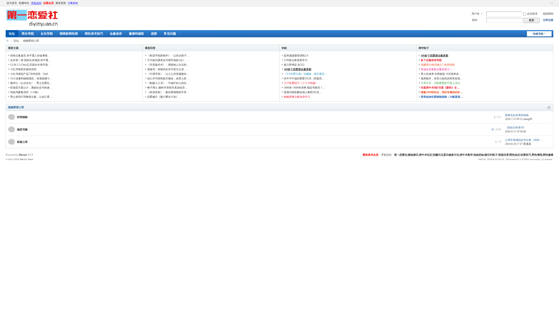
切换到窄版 (551, 3)
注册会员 (48, 3)
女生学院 (47, 33)
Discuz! (23, 154)
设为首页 (12, 3)
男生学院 (28, 33)
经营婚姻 (22, 117)
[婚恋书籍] (11, 129)
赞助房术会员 (370, 154)
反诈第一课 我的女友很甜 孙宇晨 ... (30, 60)
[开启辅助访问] (547, 3)
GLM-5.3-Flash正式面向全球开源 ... (30, 64)
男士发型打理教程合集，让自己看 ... (31, 96)
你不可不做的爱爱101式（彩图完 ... (304, 78)
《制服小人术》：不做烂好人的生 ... (168, 83)
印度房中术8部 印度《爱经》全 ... (440, 87)
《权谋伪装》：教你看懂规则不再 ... (168, 92)
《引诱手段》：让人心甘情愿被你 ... (168, 73)
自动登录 (532, 13)
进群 (154, 33)
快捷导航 (538, 33)
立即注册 (548, 20)
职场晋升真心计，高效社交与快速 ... (31, 87)
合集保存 (116, 33)
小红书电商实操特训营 (23, 69)
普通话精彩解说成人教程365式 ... (303, 92)
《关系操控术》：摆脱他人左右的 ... (168, 64)
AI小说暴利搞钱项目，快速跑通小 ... (31, 78)
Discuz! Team (26, 159)
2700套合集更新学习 (295, 60)
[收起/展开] (549, 107)
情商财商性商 (69, 33)
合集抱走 (73, 3)
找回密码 (548, 13)
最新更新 (60, 3)
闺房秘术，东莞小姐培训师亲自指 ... (442, 78)
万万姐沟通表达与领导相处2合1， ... (168, 60)
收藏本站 (24, 3)
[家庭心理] (11, 141)
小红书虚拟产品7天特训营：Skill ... (30, 73)
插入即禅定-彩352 (294, 64)
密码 (474, 20)
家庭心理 (22, 141)
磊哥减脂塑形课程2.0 (296, 55)
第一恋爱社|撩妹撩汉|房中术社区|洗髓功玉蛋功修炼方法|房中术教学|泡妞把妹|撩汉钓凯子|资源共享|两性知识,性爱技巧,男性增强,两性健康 (473, 154)
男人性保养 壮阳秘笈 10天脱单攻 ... (441, 73)
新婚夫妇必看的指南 (517, 115)
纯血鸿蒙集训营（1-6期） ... (26, 92)
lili (524, 131)
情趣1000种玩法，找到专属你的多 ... (442, 92)
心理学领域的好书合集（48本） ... (524, 140)
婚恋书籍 (22, 129)
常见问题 (170, 33)
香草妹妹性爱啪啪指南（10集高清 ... (442, 96)
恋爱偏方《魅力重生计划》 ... (164, 96)
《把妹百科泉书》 (515, 127)
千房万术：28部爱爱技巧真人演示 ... (442, 83)
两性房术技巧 (94, 33)
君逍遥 (527, 143)
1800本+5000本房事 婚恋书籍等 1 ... (304, 87)
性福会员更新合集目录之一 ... (438, 69)
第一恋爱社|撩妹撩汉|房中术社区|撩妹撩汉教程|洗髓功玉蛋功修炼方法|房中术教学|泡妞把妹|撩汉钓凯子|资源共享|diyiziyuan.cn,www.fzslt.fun (7, 41)
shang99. (528, 119)
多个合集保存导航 (431, 60)
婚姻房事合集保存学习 (297, 96)
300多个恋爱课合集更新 (297, 69)
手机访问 (36, 3)
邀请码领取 (136, 33)
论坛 (12, 33)
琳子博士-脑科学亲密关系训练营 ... (167, 87)
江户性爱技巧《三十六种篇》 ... (302, 83)
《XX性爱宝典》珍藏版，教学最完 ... (305, 73)
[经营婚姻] (11, 116)
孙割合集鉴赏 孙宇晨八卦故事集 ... (30, 55)
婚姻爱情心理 (16, 107)
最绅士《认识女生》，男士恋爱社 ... (31, 83)
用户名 (476, 13)
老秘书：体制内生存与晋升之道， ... (168, 69)
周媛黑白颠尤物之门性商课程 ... (439, 64)
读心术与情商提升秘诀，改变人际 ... (168, 78)
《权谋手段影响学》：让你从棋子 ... (168, 55)
